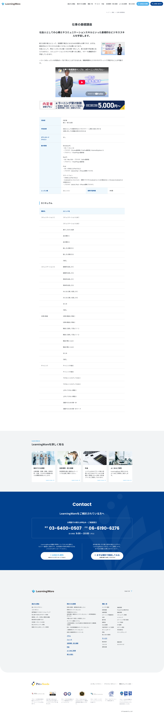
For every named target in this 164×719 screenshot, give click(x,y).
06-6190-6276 (104, 528)
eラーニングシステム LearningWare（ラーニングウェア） (10, 4)
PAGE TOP (127, 591)
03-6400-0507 (65, 528)
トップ (108, 12)
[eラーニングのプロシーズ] (40, 684)
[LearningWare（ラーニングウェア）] (43, 591)
